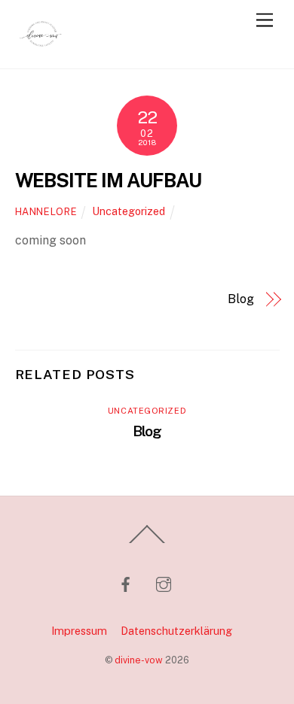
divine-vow (139, 660)
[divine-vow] (41, 49)
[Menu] (265, 20)
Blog (241, 299)
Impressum (79, 630)
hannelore (46, 211)
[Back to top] (147, 542)
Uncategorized (128, 211)
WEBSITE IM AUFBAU (108, 180)
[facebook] (126, 582)
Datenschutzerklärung (176, 630)
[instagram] (164, 582)
